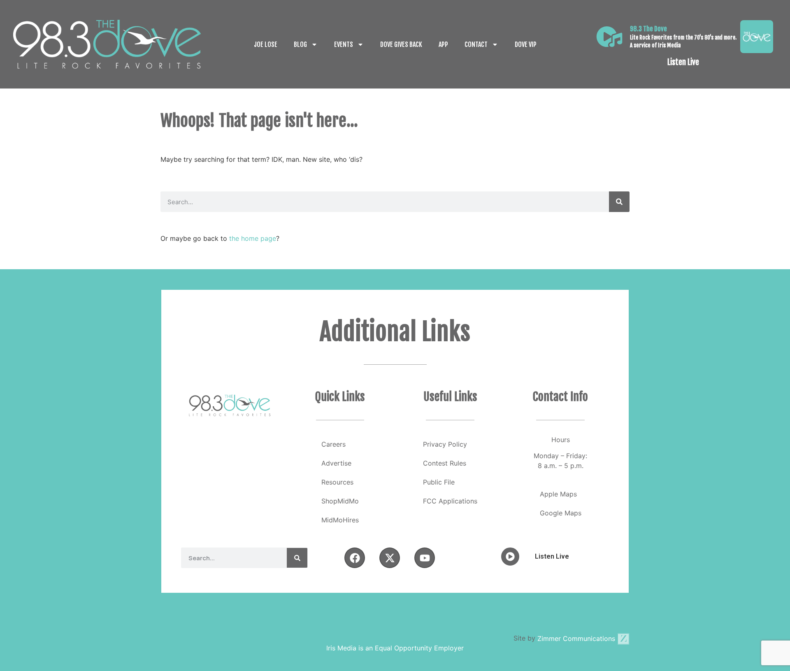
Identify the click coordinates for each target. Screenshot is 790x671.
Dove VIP (526, 44)
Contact (476, 44)
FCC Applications (450, 501)
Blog (300, 44)
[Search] (619, 201)
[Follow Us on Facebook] (354, 558)
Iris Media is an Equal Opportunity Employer (395, 648)
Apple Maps (558, 494)
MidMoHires (340, 520)
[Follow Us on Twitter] (389, 558)
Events (343, 44)
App (443, 44)
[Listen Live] (609, 36)
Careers (333, 444)
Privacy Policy (445, 444)
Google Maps (560, 513)
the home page (252, 238)
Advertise (336, 463)
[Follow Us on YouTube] (424, 558)
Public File (439, 482)
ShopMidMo (340, 501)
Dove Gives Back (401, 44)
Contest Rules (444, 463)
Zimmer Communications (577, 638)
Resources (337, 482)
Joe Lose (265, 44)
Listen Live (683, 62)
